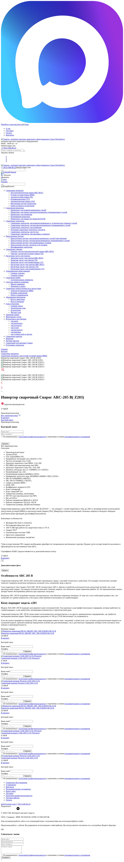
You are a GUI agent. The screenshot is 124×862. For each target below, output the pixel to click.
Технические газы (18, 308)
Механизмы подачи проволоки (23, 204)
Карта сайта (11, 791)
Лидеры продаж (12, 341)
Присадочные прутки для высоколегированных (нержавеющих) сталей (40, 241)
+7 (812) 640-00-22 (8, 148)
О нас (8, 129)
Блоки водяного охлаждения (22, 206)
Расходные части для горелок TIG (25, 267)
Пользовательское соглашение (18, 789)
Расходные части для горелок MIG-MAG (27, 264)
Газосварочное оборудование (18, 271)
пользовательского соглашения (77, 437)
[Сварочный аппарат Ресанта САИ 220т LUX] (20, 681)
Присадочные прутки (15, 236)
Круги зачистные (18, 299)
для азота (14, 321)
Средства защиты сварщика (17, 282)
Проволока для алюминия (21, 214)
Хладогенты (16, 310)
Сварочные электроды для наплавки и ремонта (30, 234)
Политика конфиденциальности (19, 796)
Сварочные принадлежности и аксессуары (23, 288)
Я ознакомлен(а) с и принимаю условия (46, 437)
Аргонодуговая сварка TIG (22, 197)
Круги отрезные (17, 302)
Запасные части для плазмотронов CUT (27, 262)
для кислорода (17, 330)
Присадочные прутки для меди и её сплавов (29, 245)
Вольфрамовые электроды (21, 247)
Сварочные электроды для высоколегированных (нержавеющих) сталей (40, 225)
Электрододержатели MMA (22, 291)
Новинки (9, 339)
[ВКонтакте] (18, 808)
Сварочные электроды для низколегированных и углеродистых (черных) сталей (44, 223)
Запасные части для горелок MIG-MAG (27, 258)
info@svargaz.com (8, 146)
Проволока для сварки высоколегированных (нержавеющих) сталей (39, 212)
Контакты (10, 135)
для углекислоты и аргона (21, 334)
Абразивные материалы (15, 297)
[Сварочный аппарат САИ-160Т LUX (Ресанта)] (21, 656)
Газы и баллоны (12, 304)
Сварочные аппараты (14, 190)
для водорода (16, 325)
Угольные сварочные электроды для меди (28, 230)
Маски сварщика (18, 284)
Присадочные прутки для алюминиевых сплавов (31, 243)
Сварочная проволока (15, 208)
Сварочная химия (13, 278)
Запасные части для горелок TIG (24, 260)
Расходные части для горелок (18, 256)
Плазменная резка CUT (20, 199)
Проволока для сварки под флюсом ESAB (28, 219)
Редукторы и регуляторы (16, 319)
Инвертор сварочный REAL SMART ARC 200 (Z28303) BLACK (27, 633)
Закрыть (5, 570)
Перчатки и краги (18, 286)
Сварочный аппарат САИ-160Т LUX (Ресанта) (20, 658)
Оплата (9, 133)
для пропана (16, 332)
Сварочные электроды (15, 221)
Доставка (9, 131)
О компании (11, 785)
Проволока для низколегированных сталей (28, 210)
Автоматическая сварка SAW (23, 201)
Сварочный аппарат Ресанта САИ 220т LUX (19, 683)
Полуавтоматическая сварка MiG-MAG (27, 193)
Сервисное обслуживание (16, 783)
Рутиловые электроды (15, 345)
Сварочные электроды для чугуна (25, 232)
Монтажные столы (13, 317)
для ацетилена (16, 323)
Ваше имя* (6, 646)
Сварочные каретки (14, 336)
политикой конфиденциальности (32, 437)
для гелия (15, 328)
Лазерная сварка (12, 315)
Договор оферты (12, 798)
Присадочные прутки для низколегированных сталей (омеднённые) (39, 238)
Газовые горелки (18, 273)
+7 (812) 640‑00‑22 (23, 804)
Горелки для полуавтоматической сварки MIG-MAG (32, 251)
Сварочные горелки (14, 249)
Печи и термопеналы (19, 295)
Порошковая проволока (20, 217)
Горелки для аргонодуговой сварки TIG (27, 254)
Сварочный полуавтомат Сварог (19, 343)
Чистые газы (16, 312)
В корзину (5, 418)
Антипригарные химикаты (22, 280)
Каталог (4, 182)
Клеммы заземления (19, 293)
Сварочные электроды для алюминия (26, 227)
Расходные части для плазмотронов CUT (27, 269)
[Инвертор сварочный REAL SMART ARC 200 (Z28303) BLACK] (28, 631)
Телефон (4, 649)
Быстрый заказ (7, 420)
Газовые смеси (17, 306)
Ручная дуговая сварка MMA (23, 195)
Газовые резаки (17, 275)
